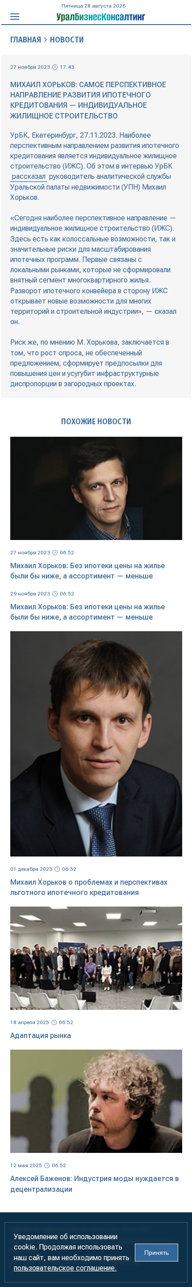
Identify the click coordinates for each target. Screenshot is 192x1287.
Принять (156, 1252)
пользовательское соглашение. (65, 1268)
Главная (25, 40)
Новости (67, 40)
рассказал (29, 176)
